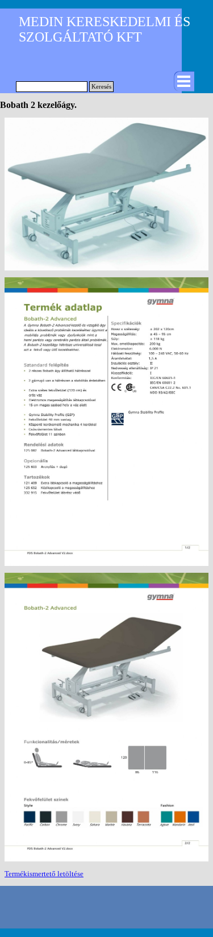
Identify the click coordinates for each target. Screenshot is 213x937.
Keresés (101, 87)
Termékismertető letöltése (44, 873)
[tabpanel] (106, 874)
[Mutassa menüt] (184, 81)
